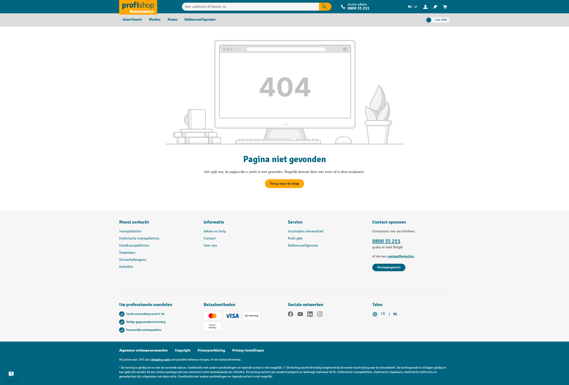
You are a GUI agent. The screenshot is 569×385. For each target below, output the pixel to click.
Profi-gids (295, 238)
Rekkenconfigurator (303, 246)
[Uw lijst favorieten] (435, 6)
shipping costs (160, 359)
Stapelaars (127, 253)
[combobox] (250, 7)
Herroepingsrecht (389, 267)
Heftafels (126, 267)
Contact (210, 238)
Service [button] (295, 222)
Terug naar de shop (284, 183)
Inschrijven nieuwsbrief (305, 231)
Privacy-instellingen (248, 350)
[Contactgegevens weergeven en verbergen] (11, 374)
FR (383, 314)
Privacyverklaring (211, 350)
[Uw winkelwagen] (445, 6)
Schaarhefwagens (132, 260)
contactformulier (401, 256)
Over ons (210, 246)
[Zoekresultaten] (325, 7)
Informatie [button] (214, 222)
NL (395, 314)
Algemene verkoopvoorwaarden (143, 350)
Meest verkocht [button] (134, 222)
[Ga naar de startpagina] (138, 6)
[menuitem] (413, 6)
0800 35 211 (386, 241)
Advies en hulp (215, 231)
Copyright (182, 350)
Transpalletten (130, 231)
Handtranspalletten (134, 246)
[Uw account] (425, 6)
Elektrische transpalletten (139, 238)
